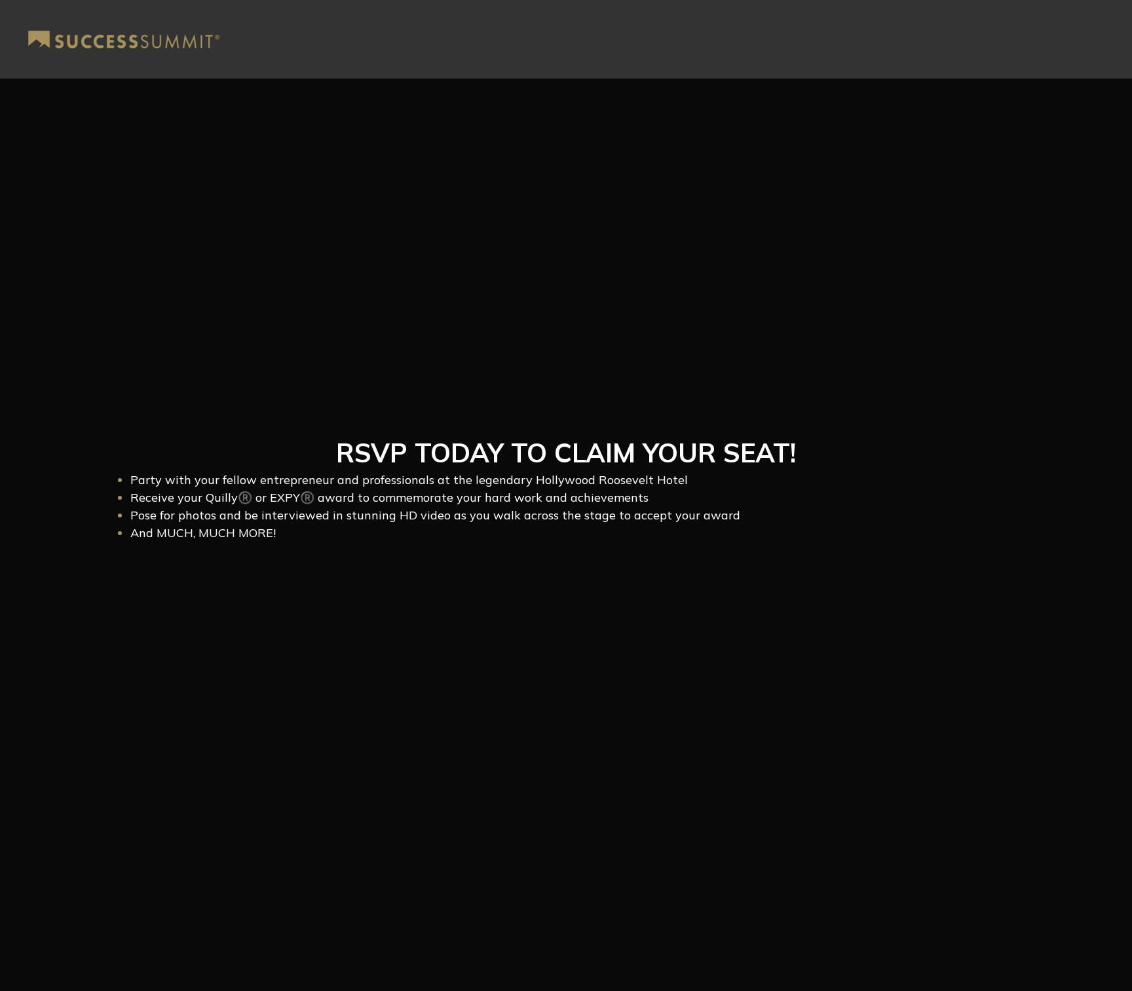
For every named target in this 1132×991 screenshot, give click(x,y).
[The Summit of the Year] (124, 39)
